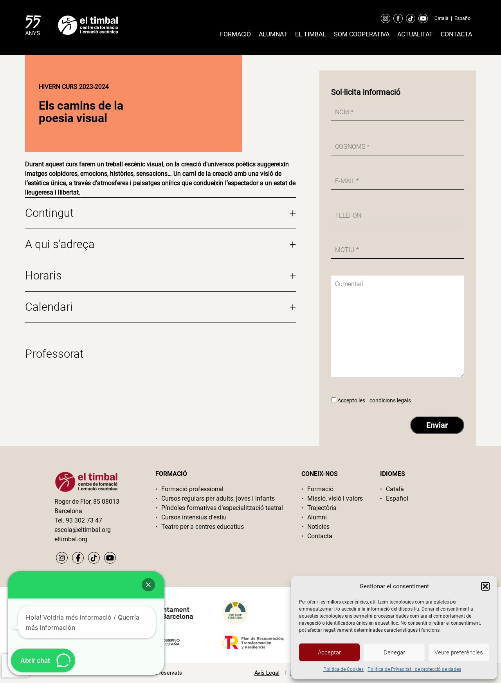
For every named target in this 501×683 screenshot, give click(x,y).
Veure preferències (458, 652)
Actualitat (415, 34)
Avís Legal (266, 673)
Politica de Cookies (343, 669)
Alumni (317, 517)
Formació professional (192, 489)
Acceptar (329, 652)
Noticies (318, 526)
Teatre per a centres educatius (202, 526)
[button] (485, 586)
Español (463, 18)
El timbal (310, 34)
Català (441, 18)
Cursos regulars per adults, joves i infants (218, 498)
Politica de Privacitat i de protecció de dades (414, 669)
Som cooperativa (361, 34)
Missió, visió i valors (335, 498)
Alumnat (273, 34)
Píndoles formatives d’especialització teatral (222, 508)
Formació (235, 34)
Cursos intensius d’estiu (194, 517)
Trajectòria (322, 508)
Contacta (456, 34)
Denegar (394, 652)
